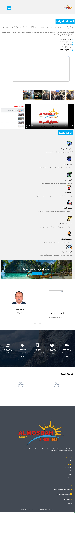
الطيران (69, 474)
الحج (17, 114)
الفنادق (69, 471)
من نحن (69, 464)
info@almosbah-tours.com (63, 494)
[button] (9, 8)
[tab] (13, 110)
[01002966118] (71, 499)
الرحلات (69, 467)
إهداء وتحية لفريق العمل (12, 110)
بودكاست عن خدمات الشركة (11, 126)
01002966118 (67, 499)
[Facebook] (71, 503)
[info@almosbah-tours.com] (71, 494)
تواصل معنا (68, 477)
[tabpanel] (49, 116)
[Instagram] (69, 503)
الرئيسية (69, 461)
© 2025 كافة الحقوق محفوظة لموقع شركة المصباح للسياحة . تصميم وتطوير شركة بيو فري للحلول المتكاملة (37, 509)
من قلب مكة (15, 122)
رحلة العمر (15, 118)
